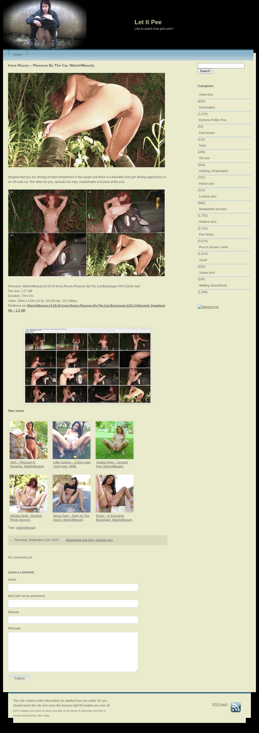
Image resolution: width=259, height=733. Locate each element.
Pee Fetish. (206, 234)
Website (13, 612)
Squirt (203, 260)
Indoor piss (206, 183)
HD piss (204, 158)
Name (12, 579)
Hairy (202, 145)
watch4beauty (25, 527)
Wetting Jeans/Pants (213, 285)
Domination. (207, 107)
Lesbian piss (208, 196)
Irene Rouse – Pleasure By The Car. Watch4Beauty (51, 65)
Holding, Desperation (213, 171)
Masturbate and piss (80, 540)
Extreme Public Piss (212, 120)
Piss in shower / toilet (213, 247)
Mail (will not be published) (26, 596)
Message (14, 628)
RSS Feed (219, 704)
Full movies (207, 133)
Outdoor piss (104, 540)
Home (18, 54)
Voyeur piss (207, 272)
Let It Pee (148, 22)
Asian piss (206, 94)
